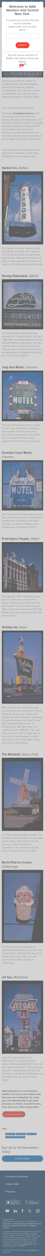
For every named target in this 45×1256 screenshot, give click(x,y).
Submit (22, 45)
